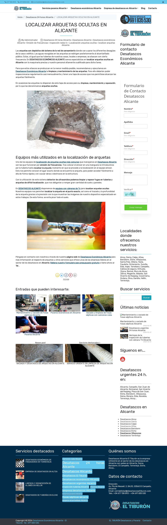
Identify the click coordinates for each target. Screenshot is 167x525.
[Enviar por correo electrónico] (57, 275)
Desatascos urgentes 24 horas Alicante (139, 329)
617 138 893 (11, 2)
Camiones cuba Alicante (72, 459)
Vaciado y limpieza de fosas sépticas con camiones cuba (99, 314)
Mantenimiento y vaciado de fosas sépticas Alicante (32, 314)
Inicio (20, 17)
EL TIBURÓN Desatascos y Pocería (124, 520)
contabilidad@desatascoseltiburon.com (48, 2)
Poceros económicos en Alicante (65, 313)
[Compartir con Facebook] (66, 275)
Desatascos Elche (128, 431)
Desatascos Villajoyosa (130, 433)
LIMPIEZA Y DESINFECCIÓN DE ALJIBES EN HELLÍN (38, 484)
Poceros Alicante (32, 334)
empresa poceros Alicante (72, 494)
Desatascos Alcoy (128, 419)
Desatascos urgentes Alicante (79, 483)
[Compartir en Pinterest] (70, 275)
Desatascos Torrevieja (130, 435)
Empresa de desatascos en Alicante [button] (120, 8)
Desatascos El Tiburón (75, 475)
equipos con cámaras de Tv (68, 188)
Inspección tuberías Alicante (76, 487)
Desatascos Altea (128, 426)
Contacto (152, 8)
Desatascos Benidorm (130, 428)
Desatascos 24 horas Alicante (39, 17)
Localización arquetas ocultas (83, 43)
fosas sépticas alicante (75, 497)
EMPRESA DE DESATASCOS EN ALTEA (41, 472)
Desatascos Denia (128, 421)
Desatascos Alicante (82, 40)
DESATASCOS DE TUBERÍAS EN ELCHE (41, 495)
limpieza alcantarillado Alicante (75, 500)
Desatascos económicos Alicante (86, 8)
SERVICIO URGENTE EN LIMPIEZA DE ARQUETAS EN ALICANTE (90, 364)
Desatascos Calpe (128, 424)
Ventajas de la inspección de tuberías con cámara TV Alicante (140, 337)
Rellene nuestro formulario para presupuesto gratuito (75, 263)
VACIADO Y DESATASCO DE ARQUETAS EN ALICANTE (40, 363)
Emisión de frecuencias (38, 43)
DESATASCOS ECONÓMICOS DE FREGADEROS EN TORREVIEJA (38, 461)
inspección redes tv (59, 43)
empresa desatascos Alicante (79, 490)
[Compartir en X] (62, 275)
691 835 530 (24, 2)
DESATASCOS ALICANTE (29, 188)
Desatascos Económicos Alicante (31, 71)
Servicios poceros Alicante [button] (54, 8)
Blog (143, 8)
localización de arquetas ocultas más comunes (57, 162)
